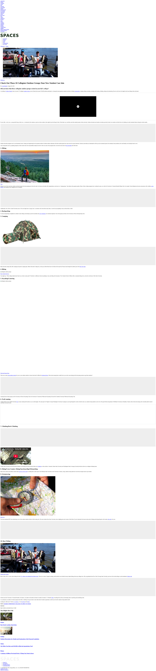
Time (1, 184)
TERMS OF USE (3, 668)
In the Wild (2, 7)
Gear (1, 20)
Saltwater (2, 13)
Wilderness (2, 46)
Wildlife (2, 28)
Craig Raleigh (4, 86)
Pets (1, 5)
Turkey (1, 17)
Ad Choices (5, 663)
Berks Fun (2, 517)
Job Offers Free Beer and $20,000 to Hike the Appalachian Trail (16, 646)
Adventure (2, 1)
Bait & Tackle (3, 9)
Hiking (1, 2)
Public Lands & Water (4, 29)
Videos (2, 643)
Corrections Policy (6, 665)
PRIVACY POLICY (4, 669)
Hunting (2, 26)
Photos (2, 651)
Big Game (2, 15)
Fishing (1, 8)
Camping (2, 3)
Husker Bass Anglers (4, 574)
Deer (1, 16)
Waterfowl (2, 18)
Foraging (2, 6)
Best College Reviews (4, 273)
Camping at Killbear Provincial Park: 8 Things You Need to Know (17, 653)
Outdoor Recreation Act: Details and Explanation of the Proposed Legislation (19, 639)
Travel (1, 4)
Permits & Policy (3, 30)
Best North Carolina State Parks (8, 625)
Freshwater (2, 11)
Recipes (2, 19)
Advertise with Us (6, 664)
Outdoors (2, 24)
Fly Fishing (2, 10)
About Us (5, 662)
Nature (7, 46)
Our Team (2, 31)
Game (1, 14)
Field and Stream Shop (4, 373)
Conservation (3, 27)
